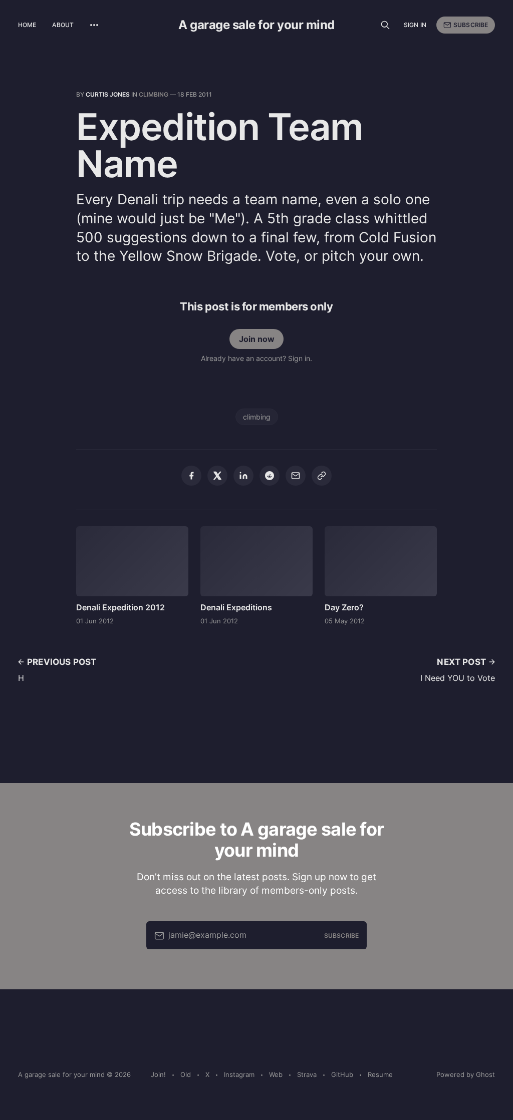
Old (185, 1074)
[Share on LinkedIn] (243, 476)
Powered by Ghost (465, 1074)
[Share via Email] (296, 476)
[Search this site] (385, 25)
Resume (380, 1074)
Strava (307, 1074)
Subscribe (470, 25)
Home (27, 25)
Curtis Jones (108, 94)
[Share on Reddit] (270, 476)
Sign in (415, 25)
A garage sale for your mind (256, 25)
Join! (158, 1074)
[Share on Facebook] (191, 476)
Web (276, 1074)
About (63, 25)
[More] (94, 25)
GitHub (342, 1074)
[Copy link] (322, 476)
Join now (257, 339)
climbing (153, 94)
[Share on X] (217, 476)
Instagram (239, 1074)
